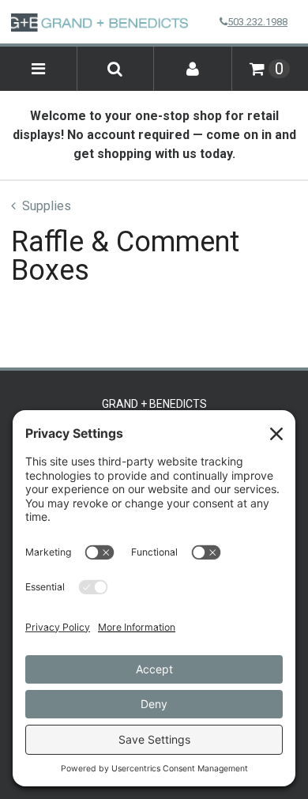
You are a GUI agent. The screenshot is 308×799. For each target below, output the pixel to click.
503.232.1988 (257, 22)
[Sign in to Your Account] (192, 69)
